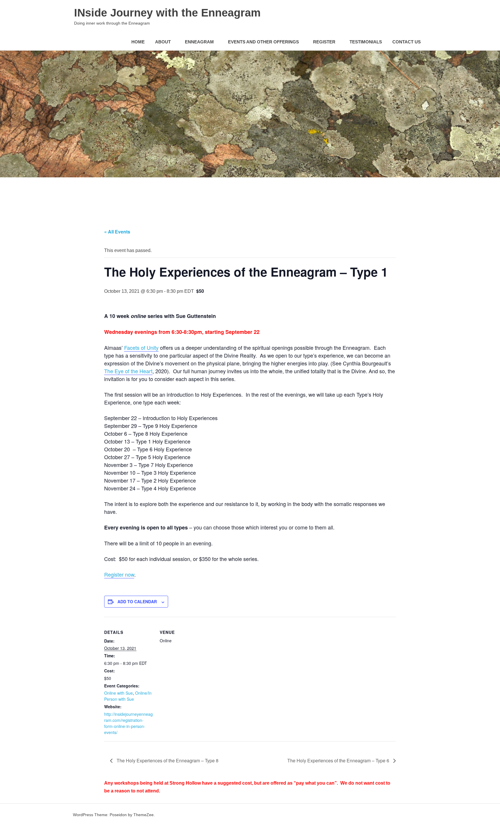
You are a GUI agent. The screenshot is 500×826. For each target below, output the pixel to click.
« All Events (117, 231)
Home (138, 41)
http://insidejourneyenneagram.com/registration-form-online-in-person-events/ (128, 723)
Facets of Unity (141, 347)
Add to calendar (137, 601)
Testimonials (366, 41)
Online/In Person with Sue (128, 696)
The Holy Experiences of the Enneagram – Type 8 (166, 760)
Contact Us (406, 41)
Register (324, 41)
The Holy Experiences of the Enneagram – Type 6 (338, 760)
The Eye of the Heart (128, 371)
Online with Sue (118, 693)
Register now (119, 574)
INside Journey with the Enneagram (167, 13)
